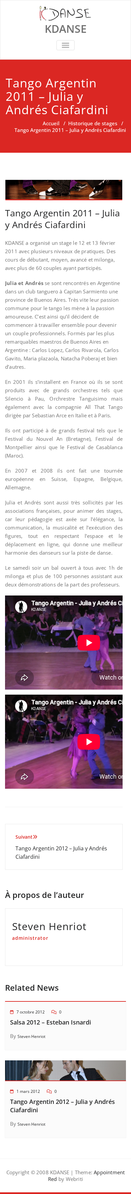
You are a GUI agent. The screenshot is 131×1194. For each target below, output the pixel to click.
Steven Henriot (31, 1036)
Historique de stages (92, 123)
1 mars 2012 (28, 1091)
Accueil (51, 123)
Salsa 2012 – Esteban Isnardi (50, 1022)
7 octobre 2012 (30, 1012)
